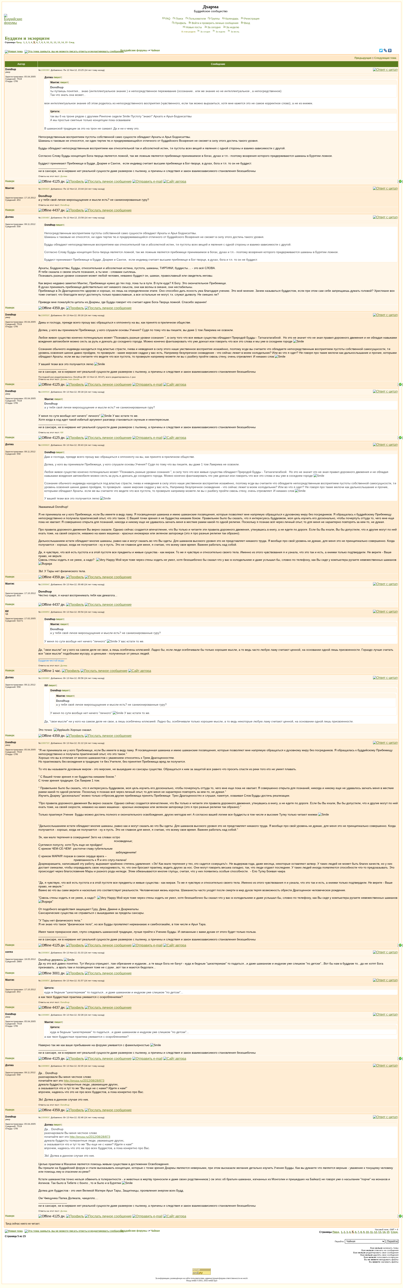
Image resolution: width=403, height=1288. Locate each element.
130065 (44, 612)
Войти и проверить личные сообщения (215, 23)
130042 (44, 189)
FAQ (167, 18)
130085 (44, 980)
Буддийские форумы (133, 50)
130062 (44, 445)
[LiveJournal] (385, 50)
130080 (44, 952)
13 (59, 42)
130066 (44, 678)
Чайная (155, 50)
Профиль (180, 23)
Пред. (19, 42)
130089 (44, 1015)
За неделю (232, 27)
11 (51, 42)
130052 (44, 315)
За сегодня (214, 27)
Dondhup (64, 205)
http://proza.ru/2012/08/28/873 (84, 1080)
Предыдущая (363, 58)
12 (55, 42)
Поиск (179, 18)
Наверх (9, 181)
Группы (215, 18)
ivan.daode (73, 379)
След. (72, 42)
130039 (44, 70)
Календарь (231, 18)
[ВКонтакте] (390, 50)
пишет (57, 77)
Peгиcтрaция (251, 18)
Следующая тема (385, 58)
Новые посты (194, 27)
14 (62, 42)
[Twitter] (381, 50)
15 (66, 42)
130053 (44, 392)
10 (47, 42)
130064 (44, 584)
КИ (61, 432)
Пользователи (197, 18)
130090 (44, 1066)
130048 (44, 217)
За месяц (235, 32)
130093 (44, 1117)
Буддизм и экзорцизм (27, 38)
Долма (63, 176)
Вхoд (247, 23)
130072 (44, 743)
